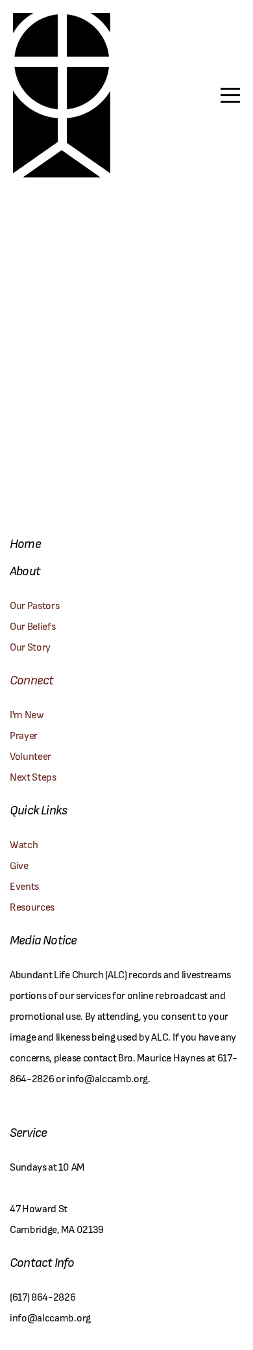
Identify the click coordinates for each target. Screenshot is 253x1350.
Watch (24, 844)
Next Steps (33, 776)
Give (19, 865)
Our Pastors (34, 605)
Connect (31, 679)
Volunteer (30, 755)
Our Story (30, 646)
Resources (32, 906)
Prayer (25, 735)
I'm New (27, 714)
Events (24, 885)
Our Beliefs (32, 625)
